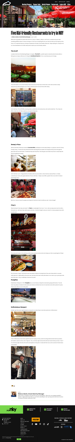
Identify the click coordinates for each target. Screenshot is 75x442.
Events (68, 1)
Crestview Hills (31, 147)
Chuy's (30, 208)
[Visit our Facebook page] (32, 424)
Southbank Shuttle (35, 56)
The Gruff (37, 54)
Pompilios (27, 282)
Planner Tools (37, 4)
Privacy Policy (23, 426)
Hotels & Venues (46, 4)
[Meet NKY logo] (12, 409)
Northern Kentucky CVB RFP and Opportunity (25, 432)
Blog (56, 1)
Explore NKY (63, 4)
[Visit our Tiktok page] (48, 424)
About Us (22, 419)
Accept (19, 439)
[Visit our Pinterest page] (40, 424)
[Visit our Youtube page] (36, 424)
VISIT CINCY (4, 418)
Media (21, 418)
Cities (68, 4)
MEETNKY (9, 418)
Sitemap (22, 424)
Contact (22, 423)
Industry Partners (24, 421)
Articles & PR (62, 1)
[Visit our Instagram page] (44, 424)
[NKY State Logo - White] (6, 3)
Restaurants (55, 4)
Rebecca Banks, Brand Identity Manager (21, 37)
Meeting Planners (27, 4)
